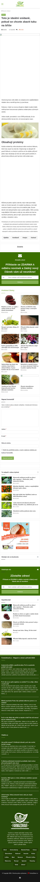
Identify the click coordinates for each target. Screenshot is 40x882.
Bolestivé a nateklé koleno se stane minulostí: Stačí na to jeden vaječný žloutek (29, 366)
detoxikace (8, 853)
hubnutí (17, 853)
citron (35, 850)
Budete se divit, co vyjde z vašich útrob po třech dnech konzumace (9, 308)
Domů (4, 11)
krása (33, 853)
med (13, 857)
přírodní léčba (30, 857)
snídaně (16, 237)
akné (5, 850)
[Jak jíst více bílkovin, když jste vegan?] (30, 339)
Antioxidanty (14, 850)
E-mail (3, 436)
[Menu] (2, 5)
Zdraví (8, 11)
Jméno (3, 429)
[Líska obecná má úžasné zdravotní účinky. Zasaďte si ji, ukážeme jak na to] (6, 505)
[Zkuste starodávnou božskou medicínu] (30, 380)
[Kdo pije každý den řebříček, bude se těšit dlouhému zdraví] (6, 497)
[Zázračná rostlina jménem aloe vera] (6, 513)
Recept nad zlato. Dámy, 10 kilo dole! (25, 630)
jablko (6, 237)
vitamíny (32, 861)
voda (16, 864)
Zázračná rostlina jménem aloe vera (24, 511)
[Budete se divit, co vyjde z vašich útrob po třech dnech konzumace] (10, 300)
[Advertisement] (20, 78)
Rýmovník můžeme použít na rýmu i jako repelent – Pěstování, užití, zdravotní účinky (24, 479)
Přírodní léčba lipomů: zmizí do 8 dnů (25, 638)
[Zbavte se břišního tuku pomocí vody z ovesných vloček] (30, 300)
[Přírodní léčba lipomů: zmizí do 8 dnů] (30, 320)
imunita (26, 853)
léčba (7, 857)
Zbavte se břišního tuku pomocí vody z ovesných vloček (29, 308)
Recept (16, 861)
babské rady (25, 850)
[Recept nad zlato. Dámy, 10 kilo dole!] (10, 320)
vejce (25, 237)
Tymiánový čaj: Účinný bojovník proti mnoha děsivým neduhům (8, 388)
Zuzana (5, 29)
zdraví (34, 237)
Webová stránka (6, 443)
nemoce (20, 857)
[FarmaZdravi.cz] (20, 4)
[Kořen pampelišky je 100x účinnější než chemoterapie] (10, 339)
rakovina (8, 861)
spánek (24, 861)
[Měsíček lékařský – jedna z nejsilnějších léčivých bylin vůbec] (6, 488)
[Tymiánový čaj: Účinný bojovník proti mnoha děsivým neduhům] (10, 380)
